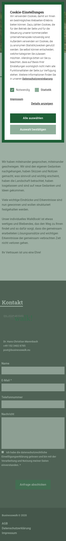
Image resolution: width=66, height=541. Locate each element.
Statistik (46, 90)
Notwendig (23, 90)
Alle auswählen (33, 118)
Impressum (16, 99)
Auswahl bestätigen (33, 129)
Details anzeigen (42, 103)
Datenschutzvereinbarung (37, 78)
